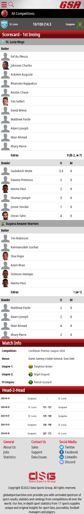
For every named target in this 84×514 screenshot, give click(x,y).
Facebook (71, 452)
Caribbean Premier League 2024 (46, 351)
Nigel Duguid (42, 374)
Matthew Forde (20, 119)
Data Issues (39, 457)
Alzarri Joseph (19, 128)
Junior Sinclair (20, 206)
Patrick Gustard (43, 382)
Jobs (6, 452)
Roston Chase (19, 92)
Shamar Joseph (20, 197)
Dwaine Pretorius (22, 179)
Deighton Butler (43, 366)
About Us (9, 447)
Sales (34, 447)
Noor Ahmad (19, 137)
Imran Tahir (18, 215)
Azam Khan (18, 265)
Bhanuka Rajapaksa (24, 83)
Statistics (9, 457)
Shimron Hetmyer (22, 274)
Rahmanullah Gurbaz (24, 247)
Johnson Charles (21, 65)
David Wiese (19, 110)
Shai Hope (17, 256)
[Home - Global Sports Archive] (72, 4)
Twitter (70, 447)
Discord (70, 461)
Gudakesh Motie (21, 170)
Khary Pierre (18, 146)
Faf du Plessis (19, 56)
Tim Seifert (17, 101)
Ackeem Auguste (22, 74)
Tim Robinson (19, 238)
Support (36, 452)
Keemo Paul (18, 188)
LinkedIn (71, 457)
